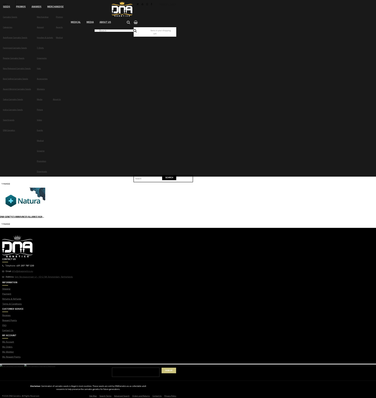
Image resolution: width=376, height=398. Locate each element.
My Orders (7, 347)
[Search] (135, 30)
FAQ (4, 325)
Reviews (6, 315)
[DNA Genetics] (122, 9)
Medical (76, 22)
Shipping (6, 289)
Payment (6, 294)
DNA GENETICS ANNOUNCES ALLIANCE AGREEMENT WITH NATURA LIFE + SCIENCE (22, 216)
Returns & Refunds (11, 299)
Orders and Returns (141, 395)
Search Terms (105, 395)
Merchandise (55, 7)
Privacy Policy (170, 395)
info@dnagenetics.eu (22, 271)
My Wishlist (8, 352)
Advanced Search (122, 395)
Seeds (6, 7)
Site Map (93, 395)
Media (90, 22)
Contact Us (7, 330)
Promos (21, 7)
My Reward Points (11, 357)
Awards (36, 7)
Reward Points (9, 320)
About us (105, 22)
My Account (8, 342)
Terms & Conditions (12, 304)
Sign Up (168, 370)
